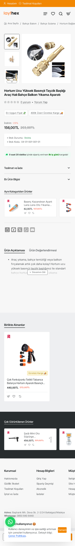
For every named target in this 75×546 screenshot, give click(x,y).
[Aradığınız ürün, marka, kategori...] (61, 13)
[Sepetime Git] (68, 13)
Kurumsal (10, 471)
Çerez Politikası (17, 535)
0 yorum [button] (26, 102)
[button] (12, 35)
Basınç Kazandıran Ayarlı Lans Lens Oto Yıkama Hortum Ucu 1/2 (38, 203)
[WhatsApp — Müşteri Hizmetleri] (10, 522)
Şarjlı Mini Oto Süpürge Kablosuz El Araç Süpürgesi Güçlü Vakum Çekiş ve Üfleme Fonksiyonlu (33, 435)
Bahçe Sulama (48, 23)
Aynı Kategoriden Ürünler (18, 191)
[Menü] (45, 13)
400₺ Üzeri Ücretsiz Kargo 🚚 (47, 112)
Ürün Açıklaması (14, 250)
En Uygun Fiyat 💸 (16, 112)
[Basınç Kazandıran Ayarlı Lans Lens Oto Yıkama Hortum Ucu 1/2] (13, 207)
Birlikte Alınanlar (14, 325)
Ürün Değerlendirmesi (43, 250)
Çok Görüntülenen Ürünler (18, 421)
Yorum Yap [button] (40, 102)
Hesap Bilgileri (45, 471)
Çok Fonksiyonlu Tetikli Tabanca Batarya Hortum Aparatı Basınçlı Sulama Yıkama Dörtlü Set (25, 381)
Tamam (62, 529)
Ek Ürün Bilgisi (12, 179)
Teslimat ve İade (13, 168)
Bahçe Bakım (29, 23)
